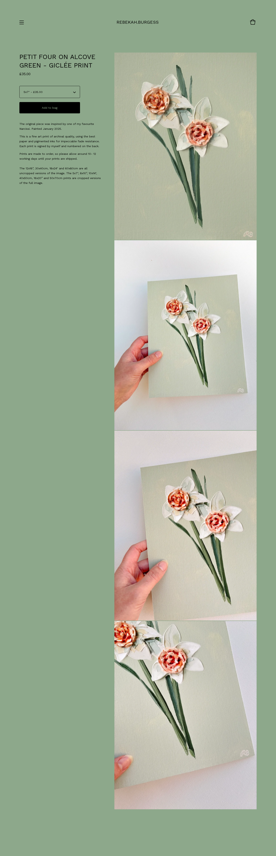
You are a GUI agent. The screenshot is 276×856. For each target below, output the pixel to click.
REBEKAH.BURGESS (138, 22)
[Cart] (253, 24)
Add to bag (49, 107)
